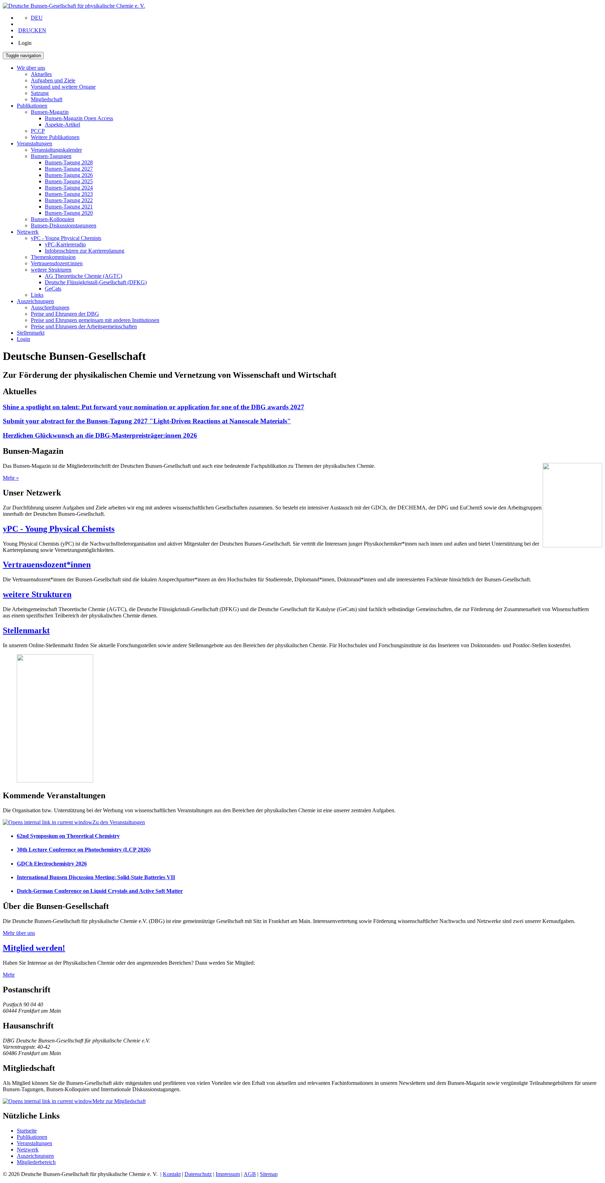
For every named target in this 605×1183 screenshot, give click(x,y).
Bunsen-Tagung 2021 (69, 207)
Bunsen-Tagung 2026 (69, 175)
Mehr (9, 975)
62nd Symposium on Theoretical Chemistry (68, 836)
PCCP (38, 131)
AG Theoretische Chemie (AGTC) (83, 276)
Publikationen (32, 106)
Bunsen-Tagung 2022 (69, 200)
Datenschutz (198, 1174)
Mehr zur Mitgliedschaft (119, 1101)
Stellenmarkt (30, 333)
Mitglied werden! (34, 947)
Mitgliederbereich (36, 1162)
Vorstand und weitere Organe (63, 87)
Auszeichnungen (35, 301)
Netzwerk (28, 232)
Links (37, 295)
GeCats (53, 289)
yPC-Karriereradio (65, 244)
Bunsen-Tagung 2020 (69, 213)
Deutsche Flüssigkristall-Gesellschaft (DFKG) (96, 282)
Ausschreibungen (50, 307)
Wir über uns (31, 68)
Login (23, 339)
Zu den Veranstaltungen (118, 822)
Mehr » (11, 478)
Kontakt (172, 1174)
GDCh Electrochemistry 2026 (52, 864)
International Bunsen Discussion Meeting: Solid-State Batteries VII (96, 877)
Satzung (40, 93)
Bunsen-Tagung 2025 (69, 181)
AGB (250, 1174)
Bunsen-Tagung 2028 (69, 162)
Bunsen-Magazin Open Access (79, 118)
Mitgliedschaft (46, 99)
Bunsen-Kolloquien (52, 219)
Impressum (228, 1174)
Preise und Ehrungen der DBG (65, 314)
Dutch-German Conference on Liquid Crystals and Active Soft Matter (100, 891)
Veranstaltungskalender (56, 150)
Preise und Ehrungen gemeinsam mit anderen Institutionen (95, 320)
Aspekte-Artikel (62, 125)
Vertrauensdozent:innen (57, 263)
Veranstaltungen (34, 143)
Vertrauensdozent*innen (47, 564)
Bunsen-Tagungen (51, 156)
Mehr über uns (19, 933)
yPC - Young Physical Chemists (66, 238)
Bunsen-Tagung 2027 (69, 169)
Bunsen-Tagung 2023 (69, 194)
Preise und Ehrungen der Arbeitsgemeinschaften (84, 326)
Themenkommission (53, 257)
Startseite (27, 1131)
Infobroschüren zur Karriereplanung (84, 251)
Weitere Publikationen (55, 137)
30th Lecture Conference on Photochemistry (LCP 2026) (84, 850)
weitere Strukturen (51, 270)
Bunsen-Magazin (50, 112)
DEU (37, 18)
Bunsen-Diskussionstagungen (63, 225)
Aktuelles (41, 74)
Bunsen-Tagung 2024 (69, 188)
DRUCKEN (32, 30)
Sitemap (269, 1174)
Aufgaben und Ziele (53, 80)
